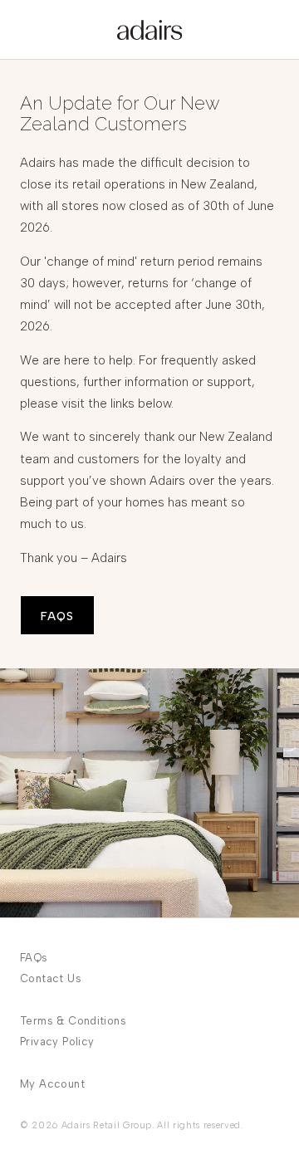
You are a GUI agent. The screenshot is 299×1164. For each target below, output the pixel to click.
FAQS (57, 616)
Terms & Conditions (73, 1021)
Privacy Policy (57, 1041)
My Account (52, 1084)
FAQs (34, 957)
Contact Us (50, 978)
